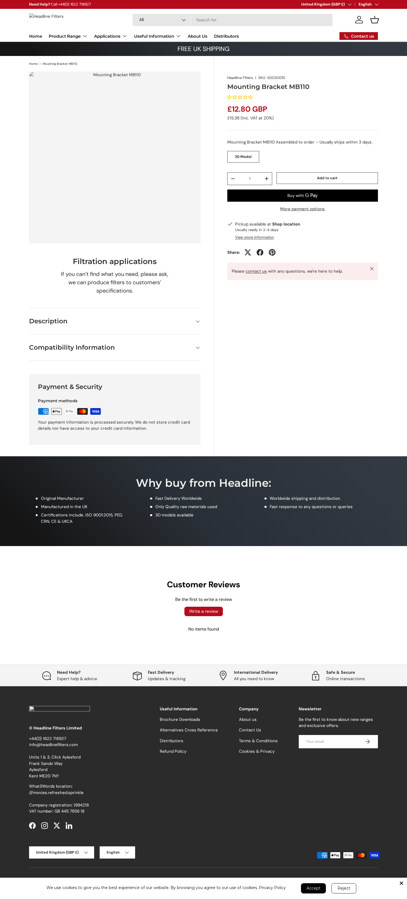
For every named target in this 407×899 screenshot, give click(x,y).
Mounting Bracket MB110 (60, 63)
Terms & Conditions (258, 741)
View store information (254, 237)
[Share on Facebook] (260, 252)
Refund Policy (173, 751)
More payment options (302, 209)
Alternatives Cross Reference (189, 730)
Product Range (65, 36)
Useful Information (154, 36)
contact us (256, 271)
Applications (107, 36)
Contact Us (250, 730)
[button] (375, 20)
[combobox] (233, 20)
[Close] (401, 883)
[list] (114, 157)
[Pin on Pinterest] (272, 252)
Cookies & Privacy (257, 751)
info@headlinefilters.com (53, 744)
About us (248, 719)
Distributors (226, 36)
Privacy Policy (272, 887)
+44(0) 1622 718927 (47, 738)
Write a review (203, 611)
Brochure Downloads (180, 719)
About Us (197, 36)
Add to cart (327, 178)
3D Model (243, 156)
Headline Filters (240, 77)
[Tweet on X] (248, 252)
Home (35, 36)
